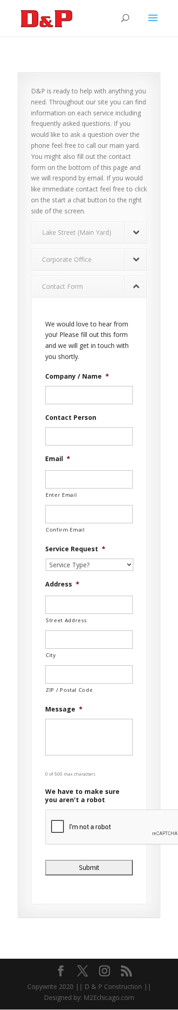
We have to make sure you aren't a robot (82, 795)
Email (57, 459)
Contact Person (70, 417)
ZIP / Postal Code (69, 689)
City (51, 655)
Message (64, 709)
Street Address (66, 620)
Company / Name (77, 376)
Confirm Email (65, 529)
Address (62, 584)
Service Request (75, 549)
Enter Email (61, 494)
